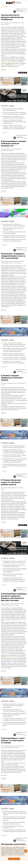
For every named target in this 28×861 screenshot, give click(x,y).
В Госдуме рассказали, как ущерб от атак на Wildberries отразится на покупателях (14, 236)
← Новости (4, 6)
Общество (3, 69)
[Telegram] (22, 72)
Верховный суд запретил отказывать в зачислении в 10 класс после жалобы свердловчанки (13, 706)
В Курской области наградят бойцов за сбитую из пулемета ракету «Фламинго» (14, 354)
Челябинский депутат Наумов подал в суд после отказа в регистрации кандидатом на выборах (15, 813)
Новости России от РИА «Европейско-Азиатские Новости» (10, 3)
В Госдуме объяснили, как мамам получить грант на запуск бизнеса (14, 232)
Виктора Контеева (11, 656)
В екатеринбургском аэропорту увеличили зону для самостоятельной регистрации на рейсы (14, 466)
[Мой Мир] (24, 72)
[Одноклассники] (21, 72)
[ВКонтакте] (19, 72)
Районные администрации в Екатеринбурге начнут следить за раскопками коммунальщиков (15, 570)
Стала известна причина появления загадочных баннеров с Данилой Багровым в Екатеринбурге (14, 122)
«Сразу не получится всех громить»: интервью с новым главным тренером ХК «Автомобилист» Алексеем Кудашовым (14, 127)
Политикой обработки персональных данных (14, 855)
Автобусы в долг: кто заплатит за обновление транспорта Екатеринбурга (14, 117)
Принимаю (14, 858)
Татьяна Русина (5, 653)
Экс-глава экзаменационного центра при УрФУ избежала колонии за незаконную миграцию (14, 819)
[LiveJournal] (26, 72)
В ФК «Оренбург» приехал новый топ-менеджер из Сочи (13, 229)
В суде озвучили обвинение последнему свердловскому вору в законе (14, 566)
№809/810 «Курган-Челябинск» (9, 61)
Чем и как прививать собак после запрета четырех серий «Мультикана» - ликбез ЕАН (15, 113)
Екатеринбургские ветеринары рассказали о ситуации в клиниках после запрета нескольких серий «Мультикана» (15, 350)
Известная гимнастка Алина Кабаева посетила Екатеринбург (13, 109)
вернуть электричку (18, 64)
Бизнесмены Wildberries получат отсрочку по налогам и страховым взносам (14, 240)
